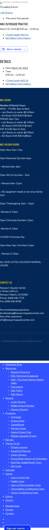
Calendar (10, 470)
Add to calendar (14, 49)
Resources (10, 368)
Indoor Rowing (18, 455)
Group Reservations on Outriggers (29, 458)
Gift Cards (16, 466)
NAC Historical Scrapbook (24, 376)
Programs (10, 413)
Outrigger (16, 417)
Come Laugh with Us (16, 34)
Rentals (9, 439)
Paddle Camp (17, 481)
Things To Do (12, 443)
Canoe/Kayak (17, 424)
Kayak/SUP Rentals (21, 451)
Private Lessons (19, 447)
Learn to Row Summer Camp (26, 485)
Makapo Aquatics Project (24, 436)
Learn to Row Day (20, 477)
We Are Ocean (18, 428)
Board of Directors (20, 372)
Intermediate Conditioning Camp (27, 489)
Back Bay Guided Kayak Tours (26, 462)
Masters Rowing (19, 409)
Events (9, 496)
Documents (17, 386)
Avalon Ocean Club (21, 432)
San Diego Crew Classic (18, 38)
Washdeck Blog (13, 364)
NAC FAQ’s (16, 390)
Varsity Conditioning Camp (24, 492)
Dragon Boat (17, 421)
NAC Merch (17, 394)
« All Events (6, 12)
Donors (9, 500)
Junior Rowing (18, 402)
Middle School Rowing (22, 405)
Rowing (9, 398)
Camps (8, 473)
